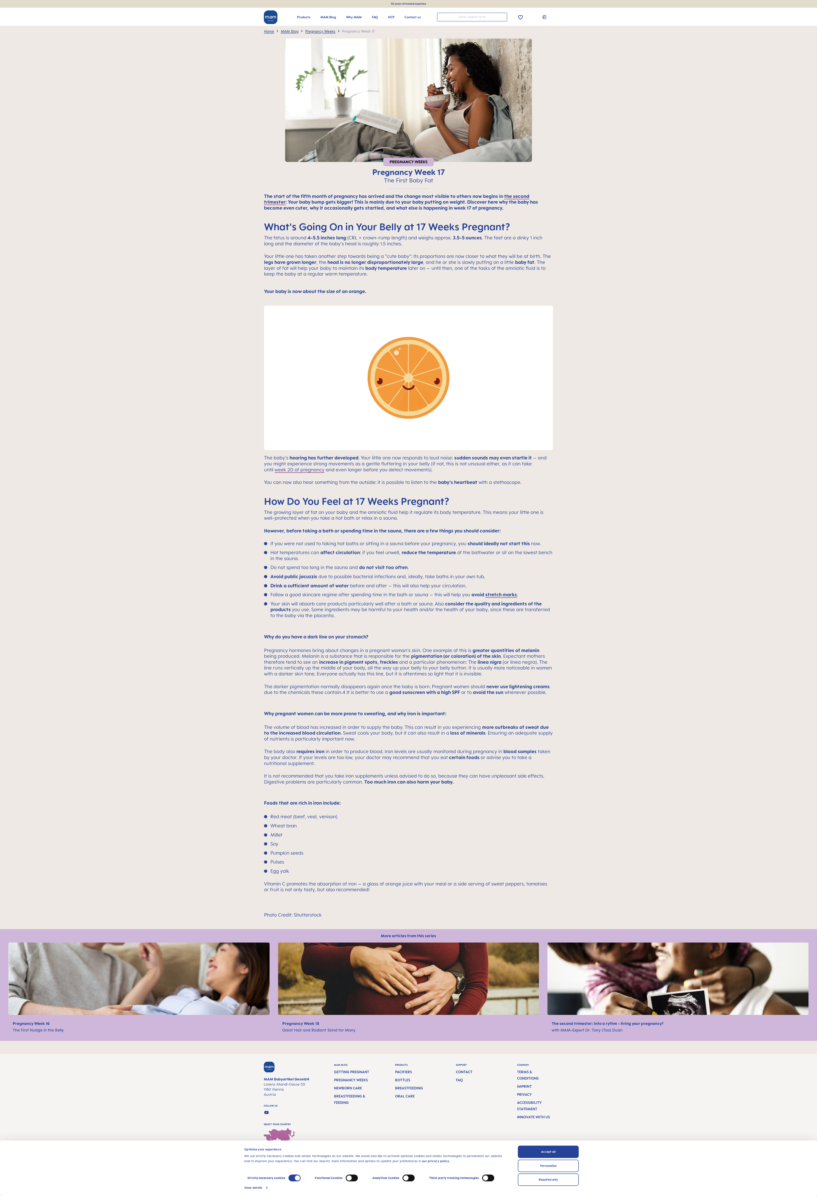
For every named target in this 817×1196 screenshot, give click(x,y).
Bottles (402, 1080)
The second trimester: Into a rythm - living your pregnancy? (608, 1023)
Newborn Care (348, 1088)
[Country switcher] (545, 17)
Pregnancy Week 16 (31, 1023)
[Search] (502, 17)
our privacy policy (435, 1161)
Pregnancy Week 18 (301, 1023)
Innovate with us (533, 1117)
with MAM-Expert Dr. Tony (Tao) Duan (587, 1030)
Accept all (548, 1151)
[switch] (352, 1178)
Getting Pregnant (351, 1072)
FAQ (459, 1080)
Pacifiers (403, 1072)
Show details (253, 1187)
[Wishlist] (520, 17)
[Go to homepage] (270, 17)
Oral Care (405, 1096)
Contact (464, 1072)
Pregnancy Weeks (351, 1080)
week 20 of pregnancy (299, 469)
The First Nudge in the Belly (38, 1030)
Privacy (524, 1094)
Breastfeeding (409, 1088)
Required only (548, 1179)
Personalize (548, 1165)
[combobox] (472, 17)
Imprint (524, 1086)
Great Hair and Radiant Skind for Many (319, 1030)
